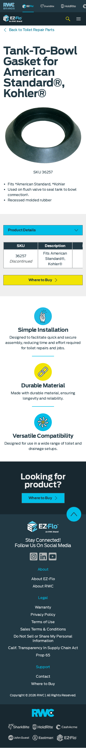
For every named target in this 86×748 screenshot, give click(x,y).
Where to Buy (40, 280)
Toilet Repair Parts (31, 30)
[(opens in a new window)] (47, 6)
